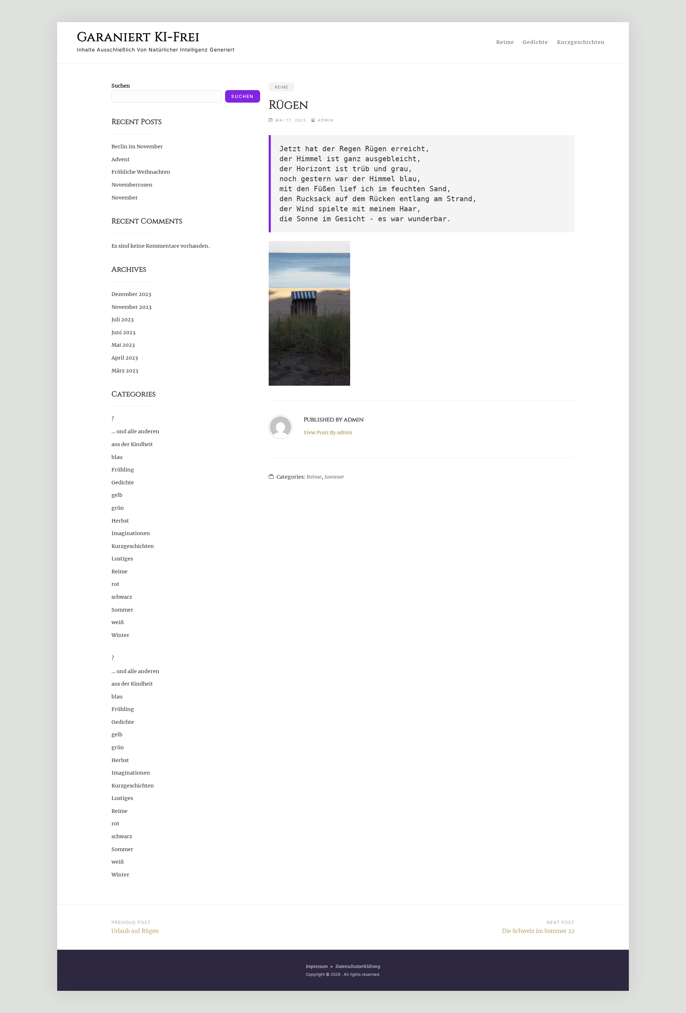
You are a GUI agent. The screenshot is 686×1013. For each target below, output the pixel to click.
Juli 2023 (122, 319)
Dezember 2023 (131, 294)
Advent (120, 159)
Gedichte (535, 42)
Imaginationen (130, 533)
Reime (505, 42)
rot (115, 584)
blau (117, 457)
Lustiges (122, 558)
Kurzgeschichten (581, 42)
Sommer (334, 477)
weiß (117, 622)
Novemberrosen (132, 185)
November (124, 197)
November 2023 (131, 307)
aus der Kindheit (132, 444)
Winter (120, 635)
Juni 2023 (123, 332)
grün (117, 508)
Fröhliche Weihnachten (140, 172)
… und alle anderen (135, 431)
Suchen (120, 86)
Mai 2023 (123, 345)
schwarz (121, 597)
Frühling (122, 469)
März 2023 (124, 370)
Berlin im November (137, 146)
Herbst (120, 521)
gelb (117, 495)
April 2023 (124, 358)
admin (326, 120)
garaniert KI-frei (138, 37)
